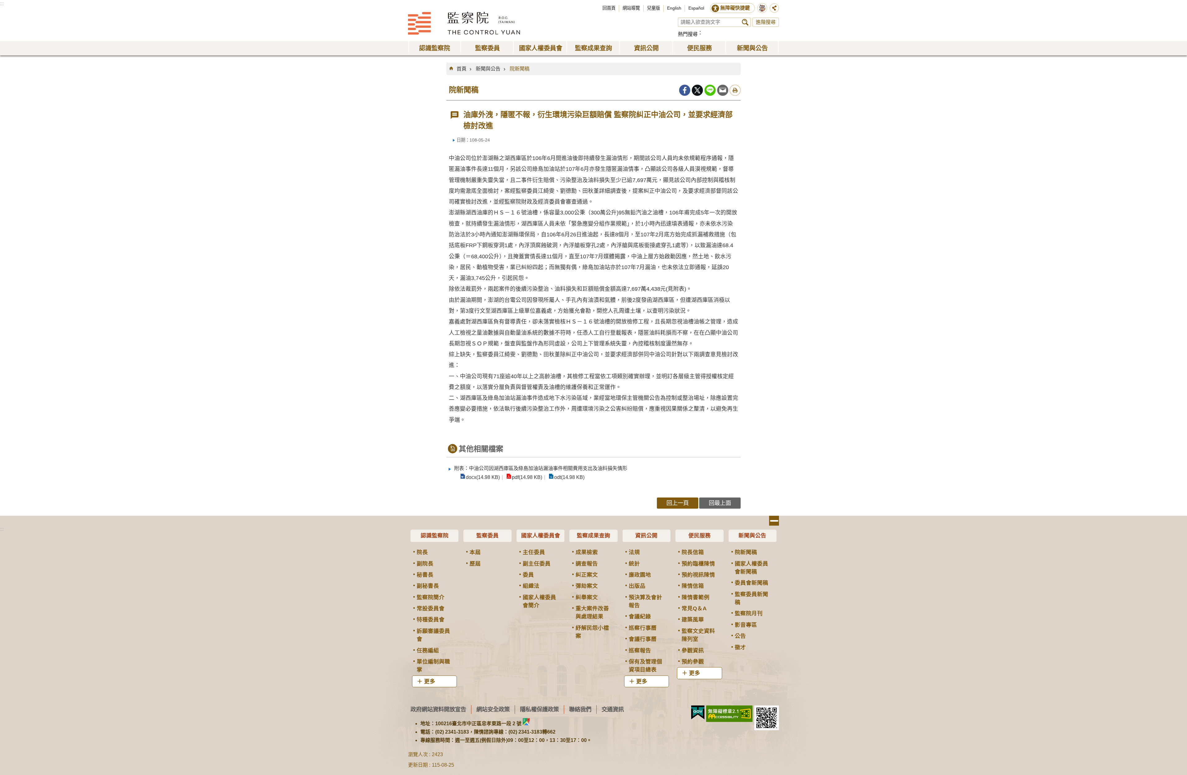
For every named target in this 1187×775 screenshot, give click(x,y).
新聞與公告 (488, 68)
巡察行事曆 (643, 628)
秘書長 (425, 575)
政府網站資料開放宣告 (438, 709)
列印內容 (735, 90)
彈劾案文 (587, 586)
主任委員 (534, 552)
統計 (634, 564)
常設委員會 (431, 608)
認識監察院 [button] (434, 48)
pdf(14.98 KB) (527, 477)
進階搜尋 (766, 22)
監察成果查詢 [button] (593, 48)
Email (722, 90)
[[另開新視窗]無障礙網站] (729, 713)
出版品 (637, 586)
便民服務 (699, 535)
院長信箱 (693, 552)
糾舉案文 (587, 597)
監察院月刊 (749, 613)
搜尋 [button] (745, 22)
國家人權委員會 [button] (540, 48)
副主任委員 (537, 564)
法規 (634, 552)
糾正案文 (587, 575)
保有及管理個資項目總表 (645, 666)
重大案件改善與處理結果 (592, 612)
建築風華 (693, 619)
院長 (422, 552)
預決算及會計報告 (645, 601)
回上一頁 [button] (677, 503)
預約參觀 (693, 662)
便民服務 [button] (699, 48)
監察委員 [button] (487, 48)
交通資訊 (613, 709)
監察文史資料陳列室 (698, 635)
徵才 (740, 647)
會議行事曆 (643, 639)
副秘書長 (428, 586)
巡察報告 (640, 650)
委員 (528, 575)
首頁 (461, 68)
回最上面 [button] (720, 503)
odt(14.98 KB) (569, 477)
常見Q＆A (694, 608)
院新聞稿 (520, 68)
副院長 (425, 564)
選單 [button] (774, 521)
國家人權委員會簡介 (539, 601)
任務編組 (428, 650)
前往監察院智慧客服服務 (762, 8)
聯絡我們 (580, 709)
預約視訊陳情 (698, 575)
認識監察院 (435, 535)
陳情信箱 (693, 586)
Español (696, 8)
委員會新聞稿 (751, 583)
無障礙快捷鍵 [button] (735, 8)
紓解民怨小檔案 (592, 632)
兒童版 (653, 8)
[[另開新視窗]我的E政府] (697, 712)
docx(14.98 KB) (483, 477)
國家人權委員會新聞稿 (751, 568)
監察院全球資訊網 (464, 23)
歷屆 (475, 564)
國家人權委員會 (540, 535)
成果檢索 (587, 552)
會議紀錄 (640, 616)
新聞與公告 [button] (752, 48)
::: (2, 3)
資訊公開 (646, 535)
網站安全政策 (493, 709)
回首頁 (608, 8)
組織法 (531, 586)
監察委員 (487, 535)
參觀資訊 (693, 650)
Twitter (697, 90)
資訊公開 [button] (646, 48)
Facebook (684, 90)
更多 (429, 681)
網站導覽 (631, 8)
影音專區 (746, 625)
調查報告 (587, 564)
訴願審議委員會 (433, 635)
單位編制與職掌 (433, 666)
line (710, 90)
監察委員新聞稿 (751, 598)
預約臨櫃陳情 (698, 564)
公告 (740, 636)
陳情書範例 (695, 597)
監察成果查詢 (593, 535)
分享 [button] (774, 8)
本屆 (475, 552)
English (674, 8)
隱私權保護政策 (539, 709)
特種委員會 (431, 619)
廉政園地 (640, 575)
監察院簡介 (431, 597)
